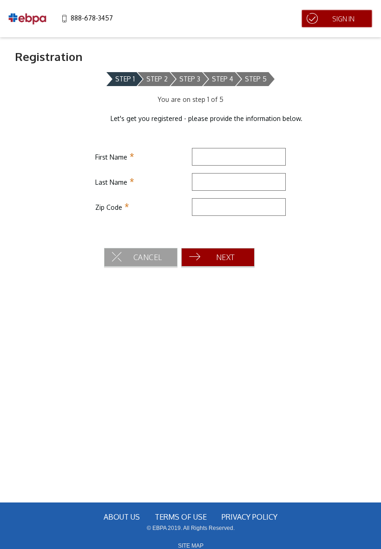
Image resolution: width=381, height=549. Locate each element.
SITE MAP (191, 545)
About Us (122, 517)
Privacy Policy (249, 517)
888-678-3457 (92, 18)
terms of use (181, 517)
